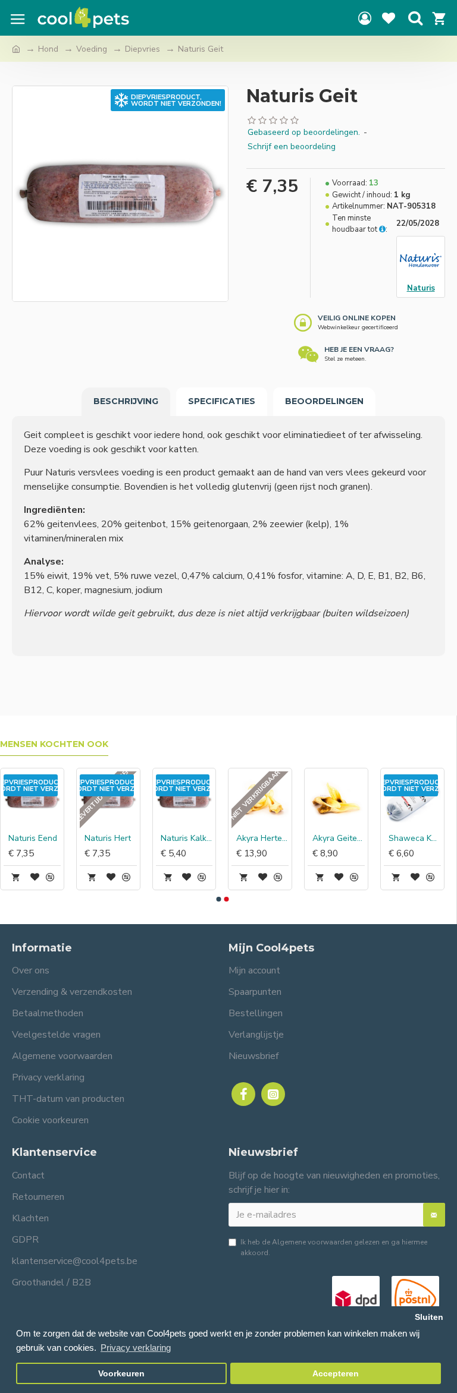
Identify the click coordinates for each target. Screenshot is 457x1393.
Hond (48, 49)
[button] (218, 899)
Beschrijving (125, 401)
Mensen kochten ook (54, 744)
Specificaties (221, 401)
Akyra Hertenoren (262, 838)
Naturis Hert (107, 838)
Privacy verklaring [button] (136, 1347)
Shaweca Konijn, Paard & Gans (415, 838)
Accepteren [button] (335, 1373)
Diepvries (142, 49)
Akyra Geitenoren (338, 838)
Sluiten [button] (429, 1317)
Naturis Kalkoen (187, 838)
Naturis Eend (32, 838)
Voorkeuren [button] (121, 1373)
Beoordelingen (324, 401)
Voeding (91, 49)
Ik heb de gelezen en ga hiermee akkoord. (333, 1247)
